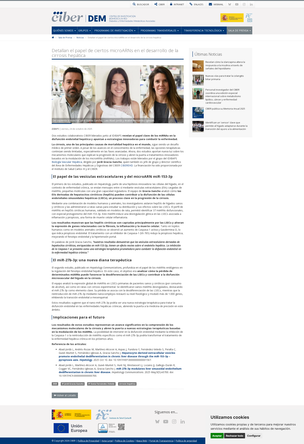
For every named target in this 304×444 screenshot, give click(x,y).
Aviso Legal (107, 440)
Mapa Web (141, 440)
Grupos (83, 30)
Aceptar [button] (217, 435)
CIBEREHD (127, 165)
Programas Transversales (159, 30)
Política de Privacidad (88, 440)
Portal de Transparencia (161, 440)
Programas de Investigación (114, 30)
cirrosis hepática (127, 384)
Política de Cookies (124, 440)
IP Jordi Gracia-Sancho (73, 384)
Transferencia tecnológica (203, 30)
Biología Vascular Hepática (67, 162)
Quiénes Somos (63, 30)
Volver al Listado (66, 395)
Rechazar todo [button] (234, 435)
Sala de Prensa (238, 30)
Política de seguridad (186, 440)
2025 (55, 384)
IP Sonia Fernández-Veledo (101, 384)
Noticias (80, 37)
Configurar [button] (254, 435)
